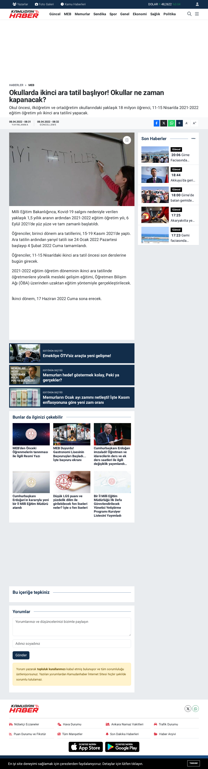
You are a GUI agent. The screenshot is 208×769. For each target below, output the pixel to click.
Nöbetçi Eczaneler (26, 724)
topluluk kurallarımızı (51, 669)
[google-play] (122, 747)
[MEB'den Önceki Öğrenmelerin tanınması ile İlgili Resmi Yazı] (31, 434)
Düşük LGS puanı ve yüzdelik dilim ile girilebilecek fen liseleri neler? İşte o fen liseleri (70, 502)
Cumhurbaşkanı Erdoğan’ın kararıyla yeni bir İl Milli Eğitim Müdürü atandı (31, 502)
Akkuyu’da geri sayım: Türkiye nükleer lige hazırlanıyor (182, 178)
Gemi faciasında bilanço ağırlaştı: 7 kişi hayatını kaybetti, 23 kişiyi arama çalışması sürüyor (182, 238)
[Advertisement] (104, 51)
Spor (113, 14)
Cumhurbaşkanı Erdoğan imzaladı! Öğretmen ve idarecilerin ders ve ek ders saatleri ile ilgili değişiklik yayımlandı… (112, 456)
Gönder (21, 655)
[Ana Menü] (197, 14)
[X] (188, 708)
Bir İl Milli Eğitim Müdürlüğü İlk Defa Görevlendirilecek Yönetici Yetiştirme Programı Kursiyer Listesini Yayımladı (108, 505)
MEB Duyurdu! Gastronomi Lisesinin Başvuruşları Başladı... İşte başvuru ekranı (69, 454)
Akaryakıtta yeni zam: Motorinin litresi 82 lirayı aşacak (183, 218)
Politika (170, 14)
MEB (67, 14)
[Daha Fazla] (179, 123)
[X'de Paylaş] (163, 123)
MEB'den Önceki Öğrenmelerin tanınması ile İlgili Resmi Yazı (30, 452)
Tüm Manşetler (72, 734)
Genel (124, 14)
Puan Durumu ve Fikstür (30, 734)
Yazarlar (22, 4)
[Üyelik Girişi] (195, 4)
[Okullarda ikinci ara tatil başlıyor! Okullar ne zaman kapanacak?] (71, 169)
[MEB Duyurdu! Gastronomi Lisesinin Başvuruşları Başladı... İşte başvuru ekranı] (71, 434)
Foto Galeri (46, 4)
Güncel (55, 14)
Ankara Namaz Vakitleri (127, 724)
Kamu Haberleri (75, 4)
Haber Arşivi (167, 734)
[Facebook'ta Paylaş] (156, 123)
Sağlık (155, 14)
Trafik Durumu (168, 724)
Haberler (16, 85)
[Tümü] (193, 138)
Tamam (194, 763)
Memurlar (82, 14)
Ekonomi (140, 14)
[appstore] (86, 747)
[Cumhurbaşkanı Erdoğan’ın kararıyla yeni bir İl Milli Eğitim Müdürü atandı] (31, 482)
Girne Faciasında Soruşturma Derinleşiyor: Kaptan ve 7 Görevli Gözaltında (180, 158)
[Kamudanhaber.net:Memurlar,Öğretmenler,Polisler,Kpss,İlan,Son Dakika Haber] (24, 13)
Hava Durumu (72, 724)
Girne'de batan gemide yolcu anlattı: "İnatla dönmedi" (182, 198)
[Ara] (189, 14)
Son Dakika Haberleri (124, 734)
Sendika (99, 14)
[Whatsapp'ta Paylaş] (171, 123)
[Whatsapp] (195, 708)
